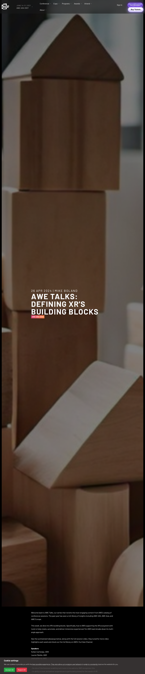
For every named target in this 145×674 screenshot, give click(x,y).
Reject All (21, 670)
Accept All (9, 670)
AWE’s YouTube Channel (83, 642)
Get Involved (135, 5)
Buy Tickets (136, 9)
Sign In (119, 5)
